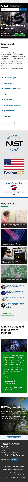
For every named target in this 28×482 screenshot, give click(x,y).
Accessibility (12, 466)
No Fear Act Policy (7, 472)
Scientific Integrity (7, 474)
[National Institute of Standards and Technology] (10, 443)
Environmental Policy (19, 472)
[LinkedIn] (8, 455)
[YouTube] (14, 455)
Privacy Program (19, 466)
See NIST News (7, 313)
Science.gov (12, 477)
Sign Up (5, 424)
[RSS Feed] (19, 455)
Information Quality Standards (18, 474)
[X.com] (2, 455)
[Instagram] (11, 455)
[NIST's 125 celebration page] (14, 143)
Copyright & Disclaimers (8, 469)
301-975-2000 (3, 450)
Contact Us (9, 452)
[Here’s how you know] (14, 1)
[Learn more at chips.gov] (14, 187)
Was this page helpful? (14, 437)
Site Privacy (6, 466)
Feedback (14, 459)
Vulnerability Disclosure (19, 469)
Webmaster (3, 452)
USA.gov (18, 477)
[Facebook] (5, 455)
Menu (25, 9)
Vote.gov (23, 477)
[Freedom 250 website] (14, 166)
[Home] (11, 5)
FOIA (13, 472)
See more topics (7, 123)
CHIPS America (14, 183)
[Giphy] (16, 455)
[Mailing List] (22, 455)
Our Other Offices (15, 452)
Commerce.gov (6, 477)
